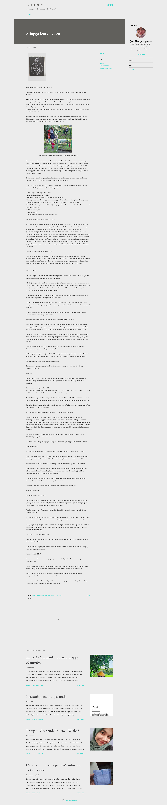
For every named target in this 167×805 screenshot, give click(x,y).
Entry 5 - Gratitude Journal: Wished (52, 730)
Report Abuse (133, 70)
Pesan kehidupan (104, 65)
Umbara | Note (34, 4)
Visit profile (141, 54)
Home (29, 14)
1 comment (36, 793)
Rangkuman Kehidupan (106, 68)
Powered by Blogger (70, 800)
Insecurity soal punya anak (46, 696)
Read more (80, 685)
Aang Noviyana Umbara (141, 41)
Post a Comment (38, 685)
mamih (102, 63)
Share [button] (102, 53)
